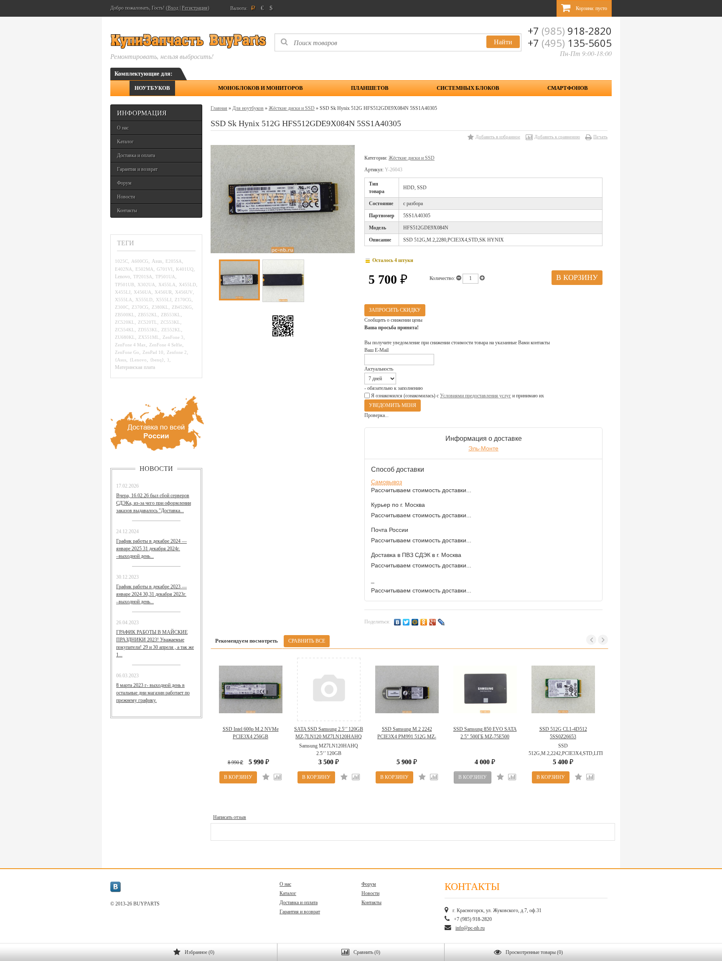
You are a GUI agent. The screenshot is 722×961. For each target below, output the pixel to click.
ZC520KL (125, 322)
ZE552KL (171, 329)
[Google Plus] (432, 622)
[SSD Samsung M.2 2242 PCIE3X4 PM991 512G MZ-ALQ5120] (406, 689)
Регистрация (195, 8)
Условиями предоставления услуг (475, 396)
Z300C (121, 307)
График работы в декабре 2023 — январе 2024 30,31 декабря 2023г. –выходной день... (151, 594)
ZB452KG (182, 307)
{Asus (120, 359)
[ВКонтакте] (397, 622)
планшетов (370, 88)
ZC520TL (147, 322)
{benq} (157, 359)
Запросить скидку (395, 310)
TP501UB (124, 284)
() (199, 952)
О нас (123, 128)
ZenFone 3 (173, 337)
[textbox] (398, 42)
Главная (219, 108)
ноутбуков (152, 88)
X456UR (163, 292)
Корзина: (591, 8)
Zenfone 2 (177, 352)
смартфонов (567, 88)
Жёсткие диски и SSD (292, 108)
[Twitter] (406, 622)
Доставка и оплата (136, 155)
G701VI (165, 269)
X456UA (142, 292)
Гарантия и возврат (137, 169)
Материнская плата (135, 367)
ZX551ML (148, 337)
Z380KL (160, 307)
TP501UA (165, 276)
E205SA (173, 261)
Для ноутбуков (248, 108)
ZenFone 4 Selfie (165, 344)
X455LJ (122, 292)
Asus (157, 261)
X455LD (187, 284)
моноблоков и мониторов (260, 88)
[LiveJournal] (441, 622)
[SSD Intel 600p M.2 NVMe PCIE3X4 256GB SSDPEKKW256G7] (250, 689)
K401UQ (184, 269)
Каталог (125, 142)
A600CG (139, 261)
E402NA (123, 269)
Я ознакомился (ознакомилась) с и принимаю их (457, 396)
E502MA (144, 269)
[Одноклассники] (423, 622)
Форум (124, 183)
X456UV (184, 292)
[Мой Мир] (415, 622)
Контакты (127, 211)
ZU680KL (125, 337)
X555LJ (163, 299)
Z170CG (183, 299)
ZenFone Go (127, 352)
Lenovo (122, 277)
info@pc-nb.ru (470, 928)
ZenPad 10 (152, 352)
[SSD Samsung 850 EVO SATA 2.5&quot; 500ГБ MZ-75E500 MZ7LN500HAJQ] (484, 689)
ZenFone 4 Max (130, 344)
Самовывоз (386, 481)
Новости (126, 197)
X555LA (123, 299)
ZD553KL (148, 329)
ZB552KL (148, 314)
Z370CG (140, 307)
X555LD (144, 299)
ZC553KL (170, 322)
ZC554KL (125, 329)
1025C (121, 261)
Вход (173, 8)
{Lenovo (138, 359)
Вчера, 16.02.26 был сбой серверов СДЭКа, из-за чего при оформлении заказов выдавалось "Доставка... (153, 503)
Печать (600, 136)
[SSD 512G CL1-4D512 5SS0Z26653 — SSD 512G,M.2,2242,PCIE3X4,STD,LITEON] (563, 689)
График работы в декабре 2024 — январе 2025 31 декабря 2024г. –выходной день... (151, 548)
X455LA (166, 284)
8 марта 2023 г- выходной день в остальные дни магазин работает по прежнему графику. (153, 692)
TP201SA (142, 276)
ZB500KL (125, 314)
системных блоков (468, 88)
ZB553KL (170, 314)
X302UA (146, 284)
